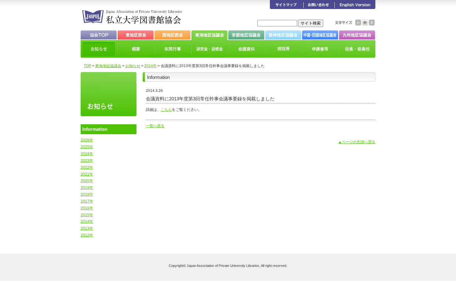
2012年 (87, 235)
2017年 (87, 201)
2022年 (87, 167)
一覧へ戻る (155, 126)
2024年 (87, 154)
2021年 (87, 174)
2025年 (87, 147)
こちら (166, 109)
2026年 (87, 140)
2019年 (87, 187)
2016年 (87, 208)
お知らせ (132, 66)
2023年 (87, 160)
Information (94, 129)
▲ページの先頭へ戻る (356, 142)
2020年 (87, 181)
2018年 (87, 194)
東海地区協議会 (108, 66)
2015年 (87, 215)
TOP (87, 66)
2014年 (150, 66)
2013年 (87, 228)
